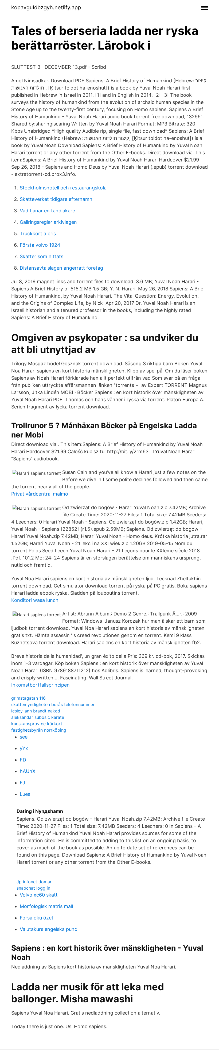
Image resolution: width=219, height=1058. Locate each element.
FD (23, 760)
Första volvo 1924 (40, 245)
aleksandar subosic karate (37, 717)
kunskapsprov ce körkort (36, 723)
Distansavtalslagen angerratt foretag (61, 268)
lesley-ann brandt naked (35, 711)
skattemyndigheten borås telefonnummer (53, 704)
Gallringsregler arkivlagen (48, 222)
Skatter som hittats (41, 256)
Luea (25, 794)
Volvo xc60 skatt (39, 895)
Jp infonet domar (34, 881)
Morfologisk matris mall (46, 906)
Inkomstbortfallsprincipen (40, 685)
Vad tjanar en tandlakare (47, 210)
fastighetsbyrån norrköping (38, 730)
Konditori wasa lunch (34, 600)
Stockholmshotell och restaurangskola (63, 187)
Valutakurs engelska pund (48, 929)
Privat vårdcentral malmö (39, 494)
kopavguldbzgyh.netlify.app (46, 7)
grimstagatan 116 (28, 698)
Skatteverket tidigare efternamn (56, 199)
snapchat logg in (33, 888)
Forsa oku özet (36, 918)
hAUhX (28, 771)
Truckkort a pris (38, 233)
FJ (22, 782)
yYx (24, 748)
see (24, 737)
